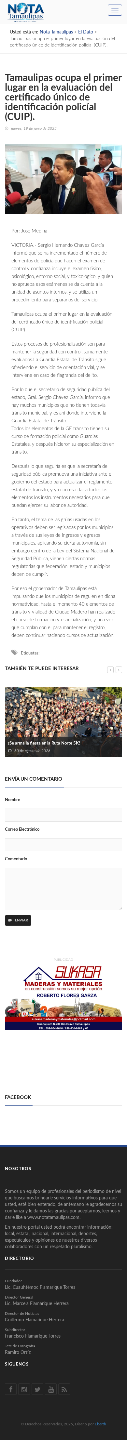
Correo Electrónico (22, 829)
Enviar (21, 920)
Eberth (100, 1424)
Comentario (16, 859)
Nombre (12, 800)
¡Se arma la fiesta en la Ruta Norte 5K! (44, 743)
